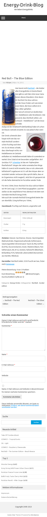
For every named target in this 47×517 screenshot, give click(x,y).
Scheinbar (16, 162)
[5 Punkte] (24, 272)
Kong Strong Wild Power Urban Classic (15, 468)
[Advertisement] (23, 48)
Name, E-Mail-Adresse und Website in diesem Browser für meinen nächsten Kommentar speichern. (23, 390)
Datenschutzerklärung (9, 497)
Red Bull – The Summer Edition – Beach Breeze (18, 451)
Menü (24, 18)
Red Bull (31, 88)
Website (5, 375)
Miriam (8, 83)
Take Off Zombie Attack (10, 435)
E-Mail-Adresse (8, 365)
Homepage (10, 264)
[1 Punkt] (16, 272)
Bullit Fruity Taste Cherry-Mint (12, 476)
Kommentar (7, 326)
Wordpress (35, 515)
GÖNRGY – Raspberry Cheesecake (13, 447)
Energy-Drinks (15, 283)
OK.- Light (4, 443)
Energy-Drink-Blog (23, 4)
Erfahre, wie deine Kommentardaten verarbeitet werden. (20, 406)
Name (4, 354)
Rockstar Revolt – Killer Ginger (12, 480)
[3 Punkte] (20, 272)
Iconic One (11, 515)
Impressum (5, 493)
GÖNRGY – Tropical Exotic (10, 439)
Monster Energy (7, 464)
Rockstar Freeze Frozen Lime (11, 472)
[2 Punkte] (18, 272)
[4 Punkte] (22, 272)
